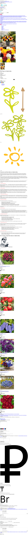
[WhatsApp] (3, 82)
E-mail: (1, 521)
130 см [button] (1, 266)
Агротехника (3, 84)
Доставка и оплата (2, 415)
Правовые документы (2, 419)
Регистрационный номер (3, 433)
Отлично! (1, 483)
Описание (3, 83)
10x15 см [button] (7, 391)
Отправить (2, 523)
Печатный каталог (16, 415)
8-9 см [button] (2, 372)
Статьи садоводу (20, 415)
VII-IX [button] (5, 266)
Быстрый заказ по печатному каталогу (9, 415)
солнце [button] (4, 372)
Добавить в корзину (3, 292)
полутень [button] (3, 266)
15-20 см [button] (1, 391)
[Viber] (2, 82)
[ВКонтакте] (0, 82)
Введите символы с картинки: (3, 522)
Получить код (2, 514)
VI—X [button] (6, 372)
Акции (23, 415)
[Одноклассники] (1, 82)
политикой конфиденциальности (11, 508)
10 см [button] (1, 372)
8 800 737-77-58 (7, 1)
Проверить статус (4, 436)
